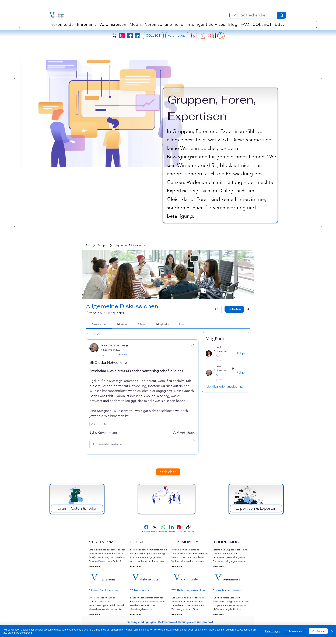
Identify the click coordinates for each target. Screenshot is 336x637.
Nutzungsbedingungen (141, 622)
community (189, 579)
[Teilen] (193, 345)
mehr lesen (94, 566)
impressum (107, 579)
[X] (114, 35)
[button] (164, 24)
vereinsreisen (232, 579)
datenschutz (149, 579)
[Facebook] (130, 35)
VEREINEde (101, 541)
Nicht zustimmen (295, 631)
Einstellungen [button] (272, 631)
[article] (142, 397)
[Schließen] (332, 631)
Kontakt (208, 622)
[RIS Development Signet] (203, 35)
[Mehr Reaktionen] (103, 424)
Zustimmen (318, 631)
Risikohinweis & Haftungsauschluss (179, 622)
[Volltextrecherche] (281, 15)
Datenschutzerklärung (20, 632)
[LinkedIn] (137, 35)
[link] (99, 324)
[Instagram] (122, 35)
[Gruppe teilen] (248, 309)
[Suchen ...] (217, 309)
